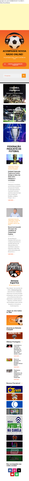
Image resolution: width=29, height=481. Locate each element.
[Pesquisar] (24, 76)
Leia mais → (11, 200)
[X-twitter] (19, 470)
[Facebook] (10, 470)
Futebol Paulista (14, 221)
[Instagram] (14, 470)
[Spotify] (17, 474)
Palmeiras (15, 169)
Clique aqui (14, 98)
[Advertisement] (14, 17)
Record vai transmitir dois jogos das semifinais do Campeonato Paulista (14, 230)
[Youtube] (12, 474)
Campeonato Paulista (13, 166)
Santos (15, 223)
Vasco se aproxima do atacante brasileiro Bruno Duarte (18, 362)
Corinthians (11, 167)
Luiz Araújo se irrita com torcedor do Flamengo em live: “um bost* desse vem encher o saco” (18, 350)
